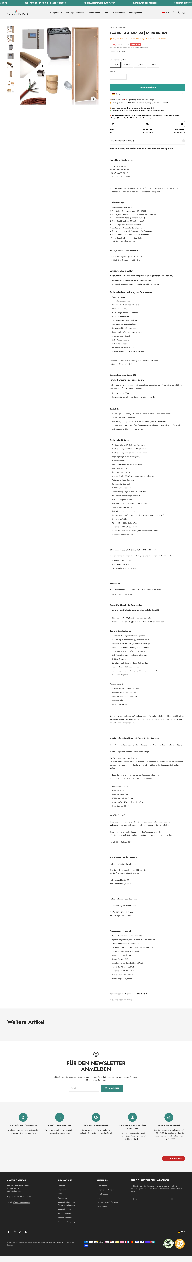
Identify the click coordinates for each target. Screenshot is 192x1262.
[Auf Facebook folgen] (8, 1231)
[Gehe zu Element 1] (10, 30)
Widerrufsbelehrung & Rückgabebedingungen (66, 1203)
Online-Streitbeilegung (66, 1222)
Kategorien (54, 12)
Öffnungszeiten (135, 12)
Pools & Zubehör (103, 1194)
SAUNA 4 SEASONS (118, 27)
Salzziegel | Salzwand (75, 12)
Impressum (62, 1190)
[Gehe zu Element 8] (10, 92)
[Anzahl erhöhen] (123, 76)
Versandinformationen (66, 1217)
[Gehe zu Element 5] (10, 65)
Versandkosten (122, 48)
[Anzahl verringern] (113, 76)
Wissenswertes (119, 12)
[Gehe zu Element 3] (10, 48)
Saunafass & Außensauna (106, 1190)
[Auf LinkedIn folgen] (25, 1231)
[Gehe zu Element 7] (10, 83)
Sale (106, 12)
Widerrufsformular (65, 1209)
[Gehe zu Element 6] (10, 74)
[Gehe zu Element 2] (10, 39)
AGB (60, 1194)
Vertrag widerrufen (174, 1158)
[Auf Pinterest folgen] (19, 1231)
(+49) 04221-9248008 (22, 1197)
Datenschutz (62, 1198)
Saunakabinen (94, 12)
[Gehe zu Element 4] (10, 56)
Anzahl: (112, 71)
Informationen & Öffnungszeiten (108, 1202)
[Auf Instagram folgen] (14, 1231)
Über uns (61, 1185)
